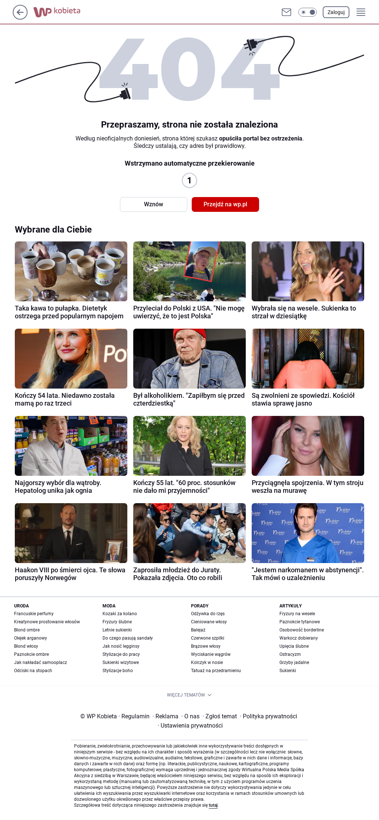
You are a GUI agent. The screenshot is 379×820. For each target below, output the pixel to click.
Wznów (153, 204)
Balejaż (198, 630)
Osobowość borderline (301, 630)
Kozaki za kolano (120, 613)
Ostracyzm (290, 654)
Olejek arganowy (30, 638)
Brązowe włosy (206, 646)
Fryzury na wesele (297, 613)
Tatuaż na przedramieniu (216, 670)
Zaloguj (336, 12)
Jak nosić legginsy (121, 646)
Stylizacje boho (118, 670)
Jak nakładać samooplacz (40, 662)
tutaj (213, 805)
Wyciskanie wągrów (211, 654)
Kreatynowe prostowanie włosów (47, 621)
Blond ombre (27, 630)
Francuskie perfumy (34, 613)
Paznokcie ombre (31, 654)
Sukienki (287, 670)
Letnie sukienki (117, 630)
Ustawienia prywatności (190, 725)
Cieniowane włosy (209, 621)
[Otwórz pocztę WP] (286, 12)
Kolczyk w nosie (207, 662)
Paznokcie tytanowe (299, 621)
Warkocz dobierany (298, 638)
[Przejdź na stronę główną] (20, 17)
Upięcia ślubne (294, 646)
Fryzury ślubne (117, 621)
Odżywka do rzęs (208, 613)
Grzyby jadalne (294, 662)
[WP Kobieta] (62, 12)
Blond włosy (26, 646)
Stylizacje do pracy (121, 654)
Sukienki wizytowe (121, 662)
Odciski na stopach (33, 670)
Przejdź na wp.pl (225, 204)
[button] (307, 12)
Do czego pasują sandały (128, 638)
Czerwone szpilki (207, 638)
